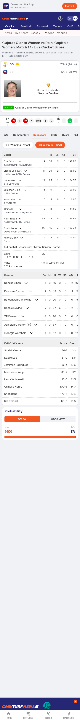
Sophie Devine (48, 93)
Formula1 (42, 26)
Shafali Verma (12, 350)
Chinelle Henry (13, 386)
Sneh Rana (10, 394)
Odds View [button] (58, 419)
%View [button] (22, 419)
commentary (21, 135)
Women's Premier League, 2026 (21, 52)
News (8, 33)
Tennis (57, 26)
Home (9, 717)
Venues (62, 33)
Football (26, 26)
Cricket (10, 26)
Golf (70, 26)
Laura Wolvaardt (14, 379)
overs (65, 135)
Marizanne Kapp (14, 372)
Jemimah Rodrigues (16, 365)
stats (54, 135)
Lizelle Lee (10, 357)
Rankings (68, 717)
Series (36, 33)
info (6, 135)
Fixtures (28, 717)
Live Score (22, 33)
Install (69, 6)
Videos (49, 33)
